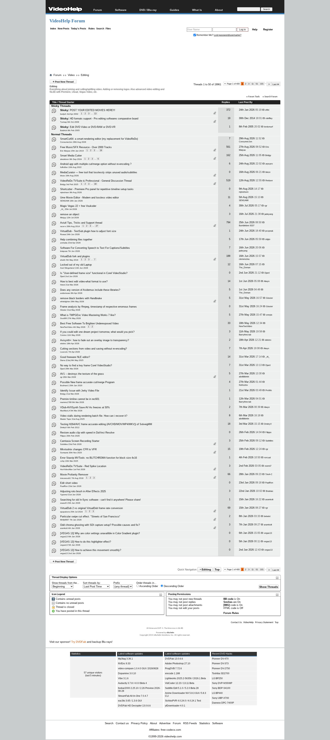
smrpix (269, 315)
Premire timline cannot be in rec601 (79, 399)
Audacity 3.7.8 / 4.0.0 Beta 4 (132, 683)
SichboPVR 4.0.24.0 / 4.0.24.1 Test (183, 700)
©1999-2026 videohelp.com (165, 736)
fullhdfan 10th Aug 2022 (71, 167)
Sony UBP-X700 (220, 698)
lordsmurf (268, 127)
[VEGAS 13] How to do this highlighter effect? (85, 541)
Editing (85, 74)
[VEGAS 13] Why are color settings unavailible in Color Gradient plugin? (100, 533)
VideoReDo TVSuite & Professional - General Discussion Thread (96, 180)
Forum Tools (254, 97)
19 (229, 118)
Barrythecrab (245, 334)
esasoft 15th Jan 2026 (70, 503)
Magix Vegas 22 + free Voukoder (78, 206)
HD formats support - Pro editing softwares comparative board (104, 118)
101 (262, 84)
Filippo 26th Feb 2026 (70, 436)
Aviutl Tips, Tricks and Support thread (81, 222)
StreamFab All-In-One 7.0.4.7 (133, 696)
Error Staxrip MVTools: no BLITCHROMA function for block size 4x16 (98, 457)
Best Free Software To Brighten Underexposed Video (89, 323)
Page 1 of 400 (233, 84)
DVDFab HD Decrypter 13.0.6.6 (134, 705)
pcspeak (269, 231)
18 (95, 184)
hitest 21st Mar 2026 (69, 285)
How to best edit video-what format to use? (84, 281)
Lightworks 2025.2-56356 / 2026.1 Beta (185, 678)
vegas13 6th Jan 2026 (70, 536)
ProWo (268, 390)
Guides (174, 10)
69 (229, 507)
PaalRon (269, 483)
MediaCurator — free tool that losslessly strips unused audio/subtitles (98, 172)
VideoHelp (248, 622)
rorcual (267, 457)
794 (228, 222)
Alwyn (266, 281)
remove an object (69, 214)
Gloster (269, 298)
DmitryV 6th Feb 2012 (69, 427)
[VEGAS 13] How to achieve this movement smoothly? (90, 550)
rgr (265, 206)
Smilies (227, 602)
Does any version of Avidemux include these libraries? (90, 289)
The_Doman (244, 267)
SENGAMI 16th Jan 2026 (71, 201)
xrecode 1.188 (172, 673)
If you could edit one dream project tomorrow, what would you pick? (97, 331)
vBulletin (170, 633)
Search (100, 28)
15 (229, 449)
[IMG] (226, 605)
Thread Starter (66, 102)
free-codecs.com (171, 729)
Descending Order (173, 586)
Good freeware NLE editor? (75, 357)
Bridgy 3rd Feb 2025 (69, 184)
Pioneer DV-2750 (221, 668)
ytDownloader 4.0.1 (175, 705)
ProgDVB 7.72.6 (173, 668)
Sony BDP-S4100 (221, 688)
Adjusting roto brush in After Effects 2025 (83, 491)
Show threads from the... (65, 582)
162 (228, 155)
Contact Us (236, 622)
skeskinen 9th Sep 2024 (71, 159)
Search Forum (270, 97)
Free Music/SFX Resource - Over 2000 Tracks (86, 147)
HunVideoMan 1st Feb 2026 (72, 469)
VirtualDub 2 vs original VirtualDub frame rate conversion (91, 508)
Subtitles (269, 441)
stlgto (267, 239)
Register (268, 29)
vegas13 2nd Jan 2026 (70, 553)
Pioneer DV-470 (220, 658)
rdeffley (269, 118)
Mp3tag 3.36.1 (125, 658)
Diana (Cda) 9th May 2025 (71, 360)
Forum (97, 10)
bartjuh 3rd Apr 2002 (69, 114)
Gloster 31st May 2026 (70, 310)
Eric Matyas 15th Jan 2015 (72, 151)
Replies (226, 102)
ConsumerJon (245, 141)
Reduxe (269, 180)
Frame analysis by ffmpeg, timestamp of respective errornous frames (98, 306)
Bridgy (268, 155)
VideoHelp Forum (67, 20)
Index (53, 28)
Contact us (122, 723)
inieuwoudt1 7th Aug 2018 (71, 478)
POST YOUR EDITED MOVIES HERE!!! (92, 110)
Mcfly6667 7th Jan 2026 (71, 520)
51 (257, 84)
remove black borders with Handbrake (81, 298)
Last (275, 84)
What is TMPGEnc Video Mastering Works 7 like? (88, 315)
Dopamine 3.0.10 (127, 673)
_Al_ (267, 357)
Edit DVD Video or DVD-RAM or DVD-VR (92, 127)
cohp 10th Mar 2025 (69, 461)
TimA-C (268, 474)
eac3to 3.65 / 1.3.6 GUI (130, 700)
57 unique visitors (93, 672)
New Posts (63, 28)
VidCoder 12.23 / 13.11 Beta (179, 683)
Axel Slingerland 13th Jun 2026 (74, 268)
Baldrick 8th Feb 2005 (70, 130)
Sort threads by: (92, 582)
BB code (228, 598)
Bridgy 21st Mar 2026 (69, 394)
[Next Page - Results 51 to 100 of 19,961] (269, 84)
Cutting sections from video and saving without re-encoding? (93, 348)
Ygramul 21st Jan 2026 (70, 495)
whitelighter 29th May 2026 (72, 301)
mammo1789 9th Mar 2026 (72, 402)
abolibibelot (244, 376)
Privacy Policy (139, 723)
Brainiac (269, 491)
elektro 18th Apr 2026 (69, 343)
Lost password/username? (227, 35)
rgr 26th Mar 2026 (68, 377)
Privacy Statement (264, 622)
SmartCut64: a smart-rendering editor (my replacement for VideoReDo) (99, 138)
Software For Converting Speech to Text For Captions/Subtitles (95, 247)
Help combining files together (76, 239)
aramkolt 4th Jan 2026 (70, 528)
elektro (268, 340)
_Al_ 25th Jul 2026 (68, 209)
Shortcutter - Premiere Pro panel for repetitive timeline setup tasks (96, 189)
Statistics (204, 723)
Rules (91, 28)
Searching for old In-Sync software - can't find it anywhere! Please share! (100, 499)
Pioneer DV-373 (220, 663)
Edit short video (69, 483)
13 (95, 113)
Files (108, 28)
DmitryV (268, 424)
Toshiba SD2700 (220, 673)
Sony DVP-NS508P (222, 683)
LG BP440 (217, 693)
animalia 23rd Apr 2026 (70, 243)
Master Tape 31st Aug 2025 (72, 419)
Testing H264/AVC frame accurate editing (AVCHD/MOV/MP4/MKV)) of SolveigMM (106, 424)
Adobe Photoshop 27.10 (177, 663)
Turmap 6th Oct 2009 (69, 122)
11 (253, 84)
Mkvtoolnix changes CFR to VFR (78, 449)
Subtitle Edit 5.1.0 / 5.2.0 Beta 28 (182, 688)
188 (228, 255)
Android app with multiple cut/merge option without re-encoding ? (95, 164)
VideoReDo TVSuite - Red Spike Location (83, 466)
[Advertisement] (165, 55)
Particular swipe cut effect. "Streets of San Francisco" (90, 516)
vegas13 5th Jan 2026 (70, 545)
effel (267, 110)
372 (228, 109)
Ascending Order (148, 586)
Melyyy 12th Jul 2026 (69, 218)
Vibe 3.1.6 (123, 678)
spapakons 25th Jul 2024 (71, 512)
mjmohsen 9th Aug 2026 (71, 192)
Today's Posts (78, 28)
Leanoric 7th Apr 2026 (70, 352)
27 (97, 226)
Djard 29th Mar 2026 (69, 369)
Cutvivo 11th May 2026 (70, 335)
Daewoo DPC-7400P (223, 702)
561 (228, 146)
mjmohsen (243, 192)
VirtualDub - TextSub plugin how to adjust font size (88, 231)
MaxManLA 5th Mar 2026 (71, 411)
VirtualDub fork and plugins (75, 256)
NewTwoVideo (245, 326)
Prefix (116, 582)
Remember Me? (205, 35)
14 (229, 281)
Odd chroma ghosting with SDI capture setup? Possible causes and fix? (100, 524)
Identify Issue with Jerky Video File (79, 390)
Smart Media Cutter (71, 155)
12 (229, 264)
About (153, 723)
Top (217, 569)
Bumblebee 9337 (246, 225)
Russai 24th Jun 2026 (70, 234)
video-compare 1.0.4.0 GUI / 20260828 (138, 668)
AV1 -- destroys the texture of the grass (82, 373)
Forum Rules (231, 613)
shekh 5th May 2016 (69, 260)
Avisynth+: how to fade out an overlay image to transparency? (94, 340)
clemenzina (244, 259)
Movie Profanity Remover (74, 474)
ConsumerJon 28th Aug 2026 (73, 142)
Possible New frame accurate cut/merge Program (87, 382)
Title (54, 102)
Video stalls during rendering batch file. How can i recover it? (93, 415)
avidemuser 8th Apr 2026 (71, 293)
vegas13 (268, 533)
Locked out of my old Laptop (76, 264)
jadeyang (268, 214)
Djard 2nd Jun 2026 (69, 276)
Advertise (165, 723)
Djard (266, 273)
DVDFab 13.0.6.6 (174, 658)
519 (228, 180)
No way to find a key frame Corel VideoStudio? (86, 365)
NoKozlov (243, 385)
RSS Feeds (190, 723)
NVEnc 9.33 (124, 663)
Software (120, 10)
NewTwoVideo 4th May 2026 (72, 327)
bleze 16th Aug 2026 (69, 176)
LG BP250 (217, 678)
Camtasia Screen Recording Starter (79, 441)
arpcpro (269, 164)
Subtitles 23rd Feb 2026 (71, 444)
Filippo (268, 432)
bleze (267, 172)
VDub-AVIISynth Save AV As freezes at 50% (85, 407)
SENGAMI (243, 200)
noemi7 (268, 466)
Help (254, 29)
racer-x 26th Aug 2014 (70, 226)
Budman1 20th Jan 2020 (71, 385)
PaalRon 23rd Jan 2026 (70, 486)
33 (229, 323)
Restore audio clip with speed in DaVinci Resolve (87, 432)
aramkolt (269, 499)
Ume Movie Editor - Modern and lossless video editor (89, 197)
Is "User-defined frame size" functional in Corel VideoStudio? (93, 273)
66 (229, 474)
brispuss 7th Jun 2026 (70, 251)
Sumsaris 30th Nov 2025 (71, 453)
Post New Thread (63, 81)
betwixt (267, 516)
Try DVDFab (78, 641)
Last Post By (245, 102)
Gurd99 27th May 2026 (70, 318)
